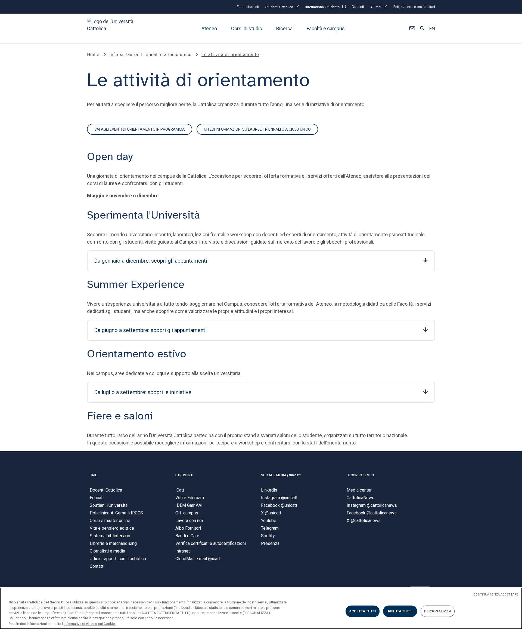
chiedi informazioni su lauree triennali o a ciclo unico (257, 129)
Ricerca (284, 28)
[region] (261, 608)
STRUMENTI (184, 475)
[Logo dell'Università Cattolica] (112, 28)
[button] (412, 28)
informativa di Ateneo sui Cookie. (90, 623)
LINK (93, 475)
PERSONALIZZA (437, 611)
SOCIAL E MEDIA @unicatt (281, 475)
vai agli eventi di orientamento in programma (139, 129)
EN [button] (432, 28)
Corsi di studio (246, 28)
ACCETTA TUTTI (362, 611)
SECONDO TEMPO (360, 475)
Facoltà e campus (326, 28)
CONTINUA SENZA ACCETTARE (495, 594)
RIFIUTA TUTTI (400, 611)
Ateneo (209, 28)
